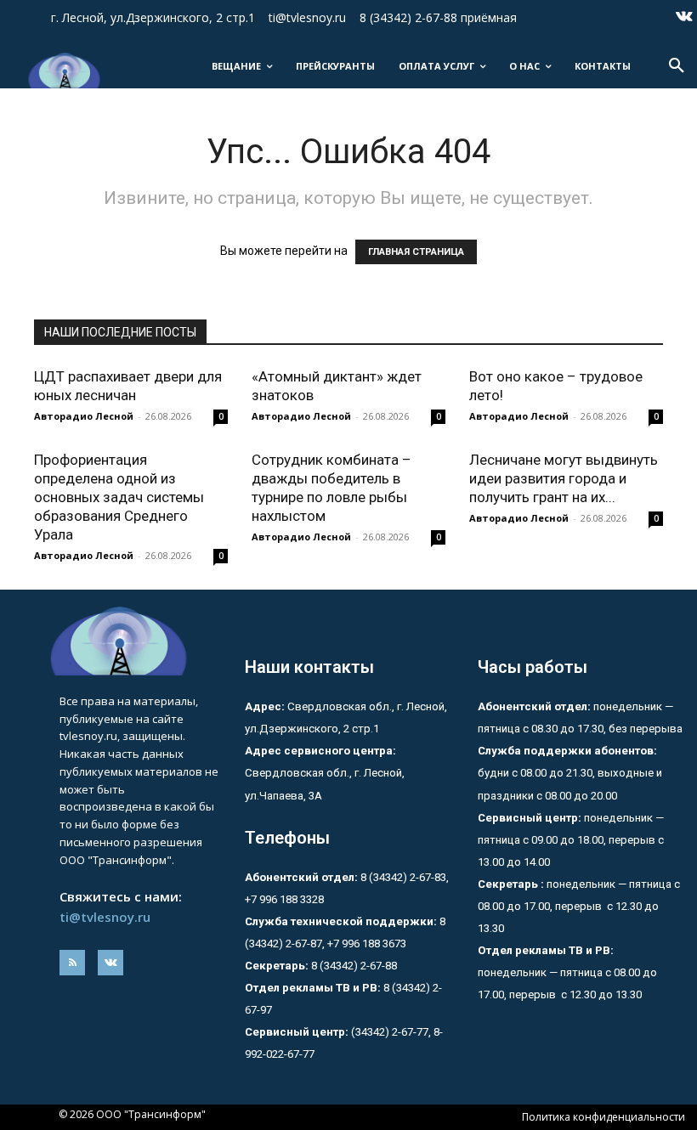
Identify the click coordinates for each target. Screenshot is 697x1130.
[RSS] (72, 962)
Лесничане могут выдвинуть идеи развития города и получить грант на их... (563, 478)
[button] (676, 66)
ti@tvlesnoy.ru (105, 916)
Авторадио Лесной (83, 416)
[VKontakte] (684, 18)
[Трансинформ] (62, 70)
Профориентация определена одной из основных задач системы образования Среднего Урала (119, 497)
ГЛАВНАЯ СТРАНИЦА (416, 251)
